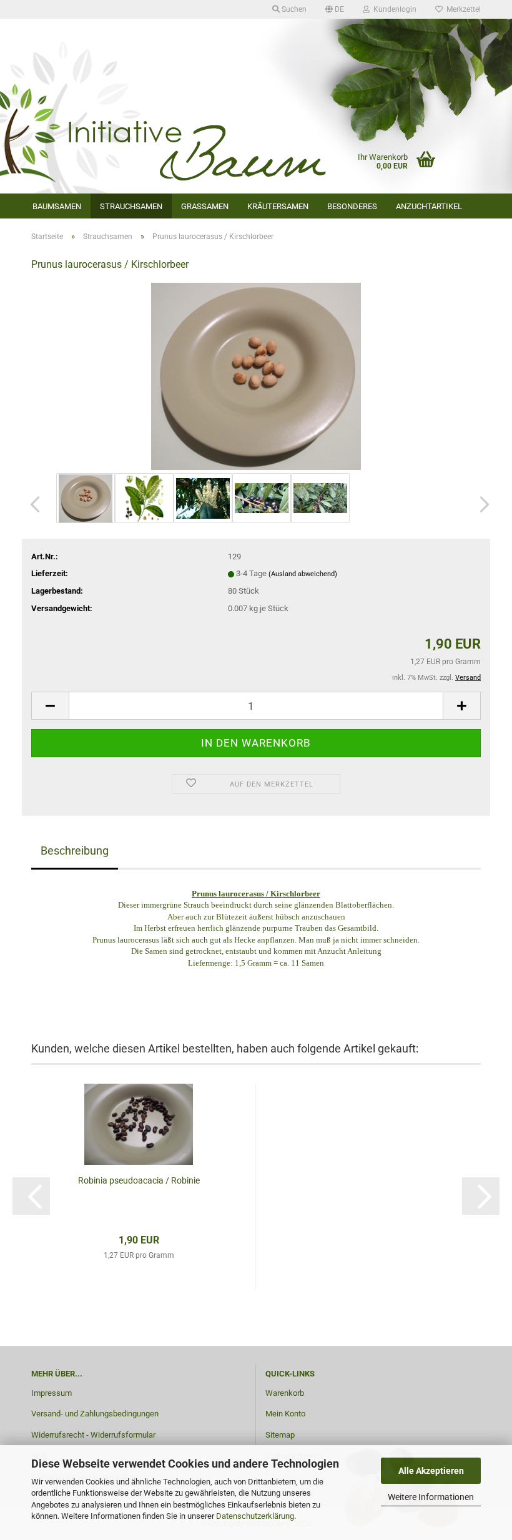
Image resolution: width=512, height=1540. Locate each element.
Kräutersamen (277, 206)
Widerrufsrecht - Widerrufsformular (93, 1434)
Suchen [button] (293, 9)
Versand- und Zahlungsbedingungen (95, 1413)
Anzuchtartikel (429, 206)
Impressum (51, 1393)
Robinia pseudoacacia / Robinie (139, 1180)
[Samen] (256, 376)
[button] (334, 9)
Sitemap (280, 1434)
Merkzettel (462, 9)
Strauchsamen (131, 206)
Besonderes (352, 206)
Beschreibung (75, 850)
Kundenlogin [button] (393, 9)
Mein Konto (285, 1413)
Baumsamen (56, 206)
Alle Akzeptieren (431, 1471)
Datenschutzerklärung (255, 1516)
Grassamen (205, 206)
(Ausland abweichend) (302, 574)
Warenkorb (284, 1393)
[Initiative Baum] (256, 75)
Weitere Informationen (431, 1497)
